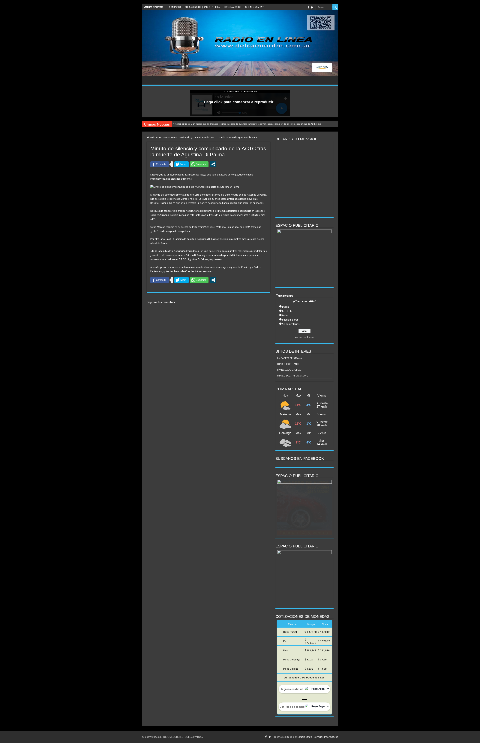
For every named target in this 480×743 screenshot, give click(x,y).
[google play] (311, 7)
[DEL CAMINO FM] (240, 43)
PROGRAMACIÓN (232, 7)
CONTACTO (175, 7)
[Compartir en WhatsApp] (199, 164)
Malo (285, 315)
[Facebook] (309, 7)
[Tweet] (181, 164)
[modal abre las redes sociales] (213, 164)
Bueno (285, 306)
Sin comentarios (290, 324)
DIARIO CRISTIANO (288, 364)
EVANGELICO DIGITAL (289, 369)
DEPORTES (163, 137)
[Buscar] (335, 7)
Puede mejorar (290, 319)
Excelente (287, 311)
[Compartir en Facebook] (159, 164)
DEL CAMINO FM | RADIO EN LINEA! (202, 7)
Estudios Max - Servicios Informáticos (318, 736)
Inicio (152, 137)
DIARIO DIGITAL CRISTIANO (292, 375)
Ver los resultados (304, 337)
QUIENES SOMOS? (254, 7)
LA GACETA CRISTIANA (289, 358)
